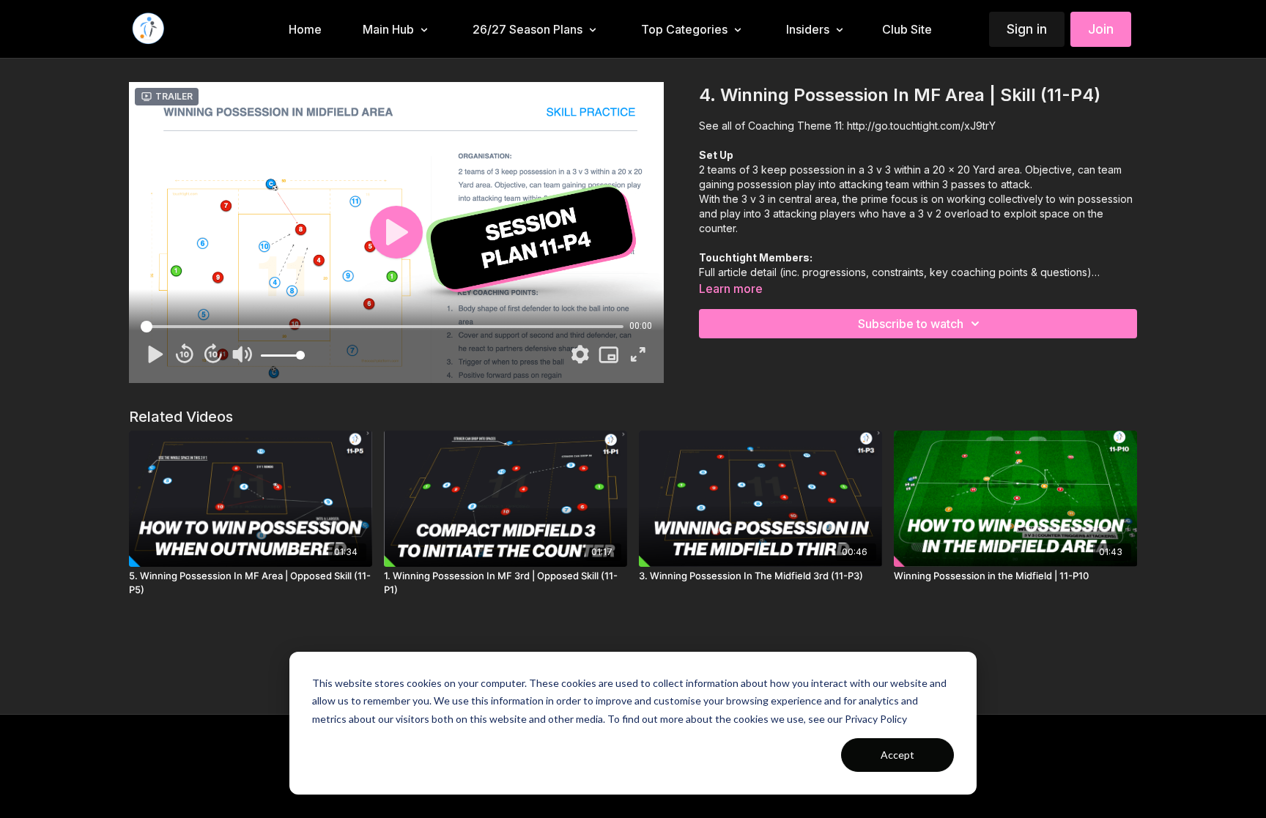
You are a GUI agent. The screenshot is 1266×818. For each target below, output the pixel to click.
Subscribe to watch (910, 323)
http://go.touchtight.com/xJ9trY (921, 125)
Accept (897, 754)
